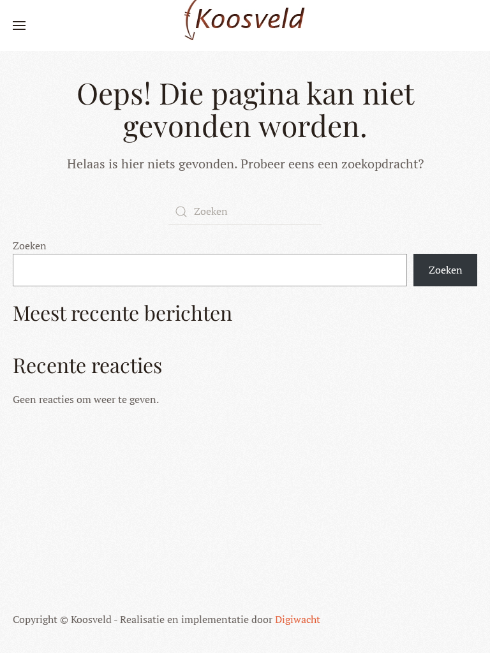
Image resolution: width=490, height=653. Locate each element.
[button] (19, 25)
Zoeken (30, 245)
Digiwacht (297, 619)
